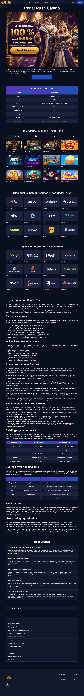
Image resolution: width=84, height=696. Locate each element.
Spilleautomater (69, 136)
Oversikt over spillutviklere (14, 650)
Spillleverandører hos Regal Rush (16, 633)
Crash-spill (50, 136)
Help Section (11, 659)
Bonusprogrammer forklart (14, 640)
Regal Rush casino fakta (14, 623)
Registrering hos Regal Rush (15, 636)
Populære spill (13, 136)
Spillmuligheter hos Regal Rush (16, 643)
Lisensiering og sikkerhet (14, 656)
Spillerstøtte (11, 653)
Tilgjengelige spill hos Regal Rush (16, 627)
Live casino (32, 136)
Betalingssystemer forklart (14, 646)
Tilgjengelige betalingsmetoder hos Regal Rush (20, 630)
